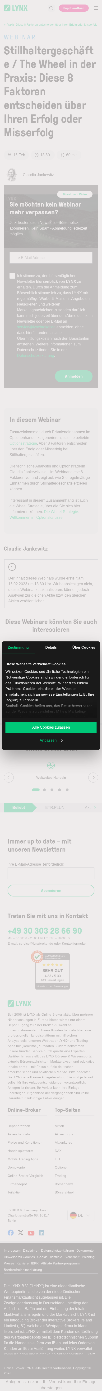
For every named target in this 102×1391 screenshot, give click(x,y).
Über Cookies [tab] (83, 647)
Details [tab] (51, 647)
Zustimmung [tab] (18, 647)
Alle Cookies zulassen (51, 727)
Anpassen (48, 740)
